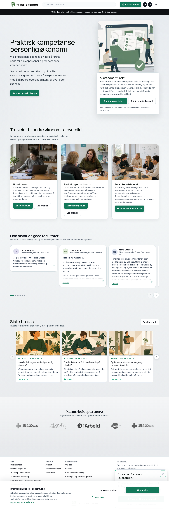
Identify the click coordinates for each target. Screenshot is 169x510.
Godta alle (142, 490)
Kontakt (68, 469)
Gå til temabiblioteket (142, 101)
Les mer (16, 282)
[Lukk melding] (163, 473)
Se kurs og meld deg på (25, 93)
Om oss (68, 465)
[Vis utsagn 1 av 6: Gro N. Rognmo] (10, 295)
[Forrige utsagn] (150, 295)
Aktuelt (49, 465)
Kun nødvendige (108, 490)
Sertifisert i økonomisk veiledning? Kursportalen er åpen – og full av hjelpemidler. (86, 12)
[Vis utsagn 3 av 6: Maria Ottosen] (17, 295)
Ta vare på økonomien (20, 473)
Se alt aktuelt (149, 322)
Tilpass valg (98, 497)
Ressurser (50, 473)
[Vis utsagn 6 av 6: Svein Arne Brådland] (24, 295)
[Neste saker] (156, 356)
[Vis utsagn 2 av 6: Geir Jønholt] (14, 295)
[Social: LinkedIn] (145, 4)
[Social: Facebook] (150, 4)
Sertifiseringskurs (76, 205)
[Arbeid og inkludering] (41, 426)
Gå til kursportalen (113, 101)
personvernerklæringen (22, 502)
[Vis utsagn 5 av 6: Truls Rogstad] (22, 295)
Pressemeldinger (53, 469)
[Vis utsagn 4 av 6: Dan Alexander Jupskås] (20, 295)
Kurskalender (132, 4)
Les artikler (42, 205)
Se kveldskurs (23, 205)
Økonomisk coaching (19, 476)
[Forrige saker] (12, 356)
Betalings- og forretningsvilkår (78, 476)
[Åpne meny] (156, 4)
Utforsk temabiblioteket (129, 208)
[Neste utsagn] (156, 295)
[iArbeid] (72, 426)
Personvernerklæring (74, 473)
